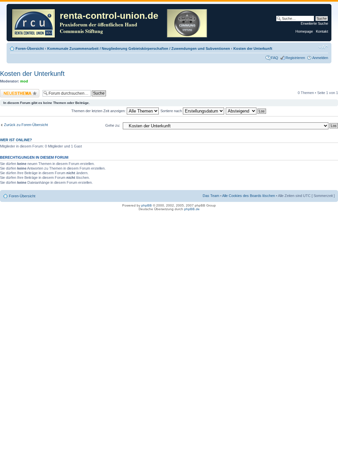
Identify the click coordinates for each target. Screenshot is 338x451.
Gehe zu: (112, 125)
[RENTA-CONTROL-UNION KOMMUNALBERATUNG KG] (34, 23)
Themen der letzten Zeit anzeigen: (99, 111)
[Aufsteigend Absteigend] (246, 111)
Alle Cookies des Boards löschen (248, 196)
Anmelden (320, 58)
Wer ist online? (16, 140)
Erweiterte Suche (314, 23)
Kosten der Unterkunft (252, 48)
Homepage (304, 31)
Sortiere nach (171, 111)
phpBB (146, 205)
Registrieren (295, 58)
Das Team (211, 196)
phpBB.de (192, 209)
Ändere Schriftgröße (323, 47)
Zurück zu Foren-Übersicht (26, 125)
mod (24, 81)
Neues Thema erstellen (18, 91)
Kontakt (322, 31)
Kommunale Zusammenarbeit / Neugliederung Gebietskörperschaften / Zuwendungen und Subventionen (138, 48)
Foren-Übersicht (30, 48)
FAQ (274, 58)
